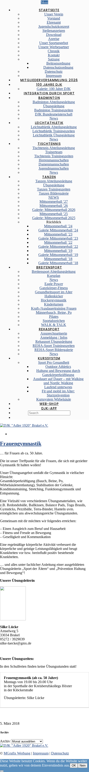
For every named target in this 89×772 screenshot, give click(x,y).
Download (53, 35)
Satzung (54, 59)
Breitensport (49, 267)
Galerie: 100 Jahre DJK (54, 89)
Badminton (49, 97)
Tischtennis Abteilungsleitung (53, 148)
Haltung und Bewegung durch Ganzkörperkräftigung (58, 373)
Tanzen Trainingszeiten (53, 189)
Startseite (49, 10)
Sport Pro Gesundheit (53, 362)
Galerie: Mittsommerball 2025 (53, 218)
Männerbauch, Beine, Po (54, 312)
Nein (83, 765)
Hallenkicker (53, 296)
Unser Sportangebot (53, 43)
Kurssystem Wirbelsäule (53, 399)
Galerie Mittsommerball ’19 (58, 255)
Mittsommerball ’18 (58, 259)
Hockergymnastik (53, 300)
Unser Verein (53, 14)
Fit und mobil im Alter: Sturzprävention (58, 393)
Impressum (54, 76)
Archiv (5, 741)
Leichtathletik (49, 122)
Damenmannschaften (54, 164)
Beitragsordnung (58, 63)
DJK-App (49, 408)
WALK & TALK (53, 325)
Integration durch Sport (49, 93)
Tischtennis (49, 143)
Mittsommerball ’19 (58, 251)
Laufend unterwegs (58, 387)
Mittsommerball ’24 (58, 226)
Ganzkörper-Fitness (53, 288)
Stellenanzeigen (53, 31)
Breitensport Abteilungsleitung (54, 271)
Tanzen (49, 177)
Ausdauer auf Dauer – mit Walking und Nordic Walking (58, 381)
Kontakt (54, 55)
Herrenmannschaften (54, 160)
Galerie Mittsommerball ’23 (58, 238)
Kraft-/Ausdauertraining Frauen (53, 308)
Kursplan (53, 276)
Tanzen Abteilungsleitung (53, 181)
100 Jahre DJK (49, 84)
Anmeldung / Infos (53, 337)
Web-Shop (49, 403)
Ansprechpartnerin (53, 333)
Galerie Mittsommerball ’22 (58, 246)
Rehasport (49, 329)
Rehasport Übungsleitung (53, 341)
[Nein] (2, 771)
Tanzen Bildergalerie (54, 193)
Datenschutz (54, 71)
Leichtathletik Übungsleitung (54, 135)
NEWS (53, 197)
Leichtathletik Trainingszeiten (53, 131)
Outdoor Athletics (58, 366)
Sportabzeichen (54, 321)
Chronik (54, 51)
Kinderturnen (53, 304)
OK (74, 765)
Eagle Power (53, 284)
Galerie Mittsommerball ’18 (58, 263)
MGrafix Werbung (17, 753)
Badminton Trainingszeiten (53, 110)
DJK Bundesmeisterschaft (53, 114)
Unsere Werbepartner (53, 47)
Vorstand (53, 18)
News (54, 118)
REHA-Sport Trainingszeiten (54, 346)
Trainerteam (53, 152)
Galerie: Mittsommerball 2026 (53, 210)
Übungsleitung (53, 106)
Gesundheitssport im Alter (53, 292)
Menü (44, 2)
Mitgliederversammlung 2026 (49, 80)
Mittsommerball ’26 (53, 206)
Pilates (53, 316)
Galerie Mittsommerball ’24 (58, 230)
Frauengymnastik (20, 443)
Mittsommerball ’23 (58, 234)
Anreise (53, 39)
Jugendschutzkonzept (53, 26)
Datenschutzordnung (58, 67)
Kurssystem (49, 358)
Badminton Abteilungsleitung (54, 102)
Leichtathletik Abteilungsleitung (54, 127)
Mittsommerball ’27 (53, 201)
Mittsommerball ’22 (58, 242)
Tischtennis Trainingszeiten (53, 156)
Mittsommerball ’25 (53, 214)
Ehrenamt (54, 22)
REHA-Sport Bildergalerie (53, 350)
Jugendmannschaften (54, 168)
